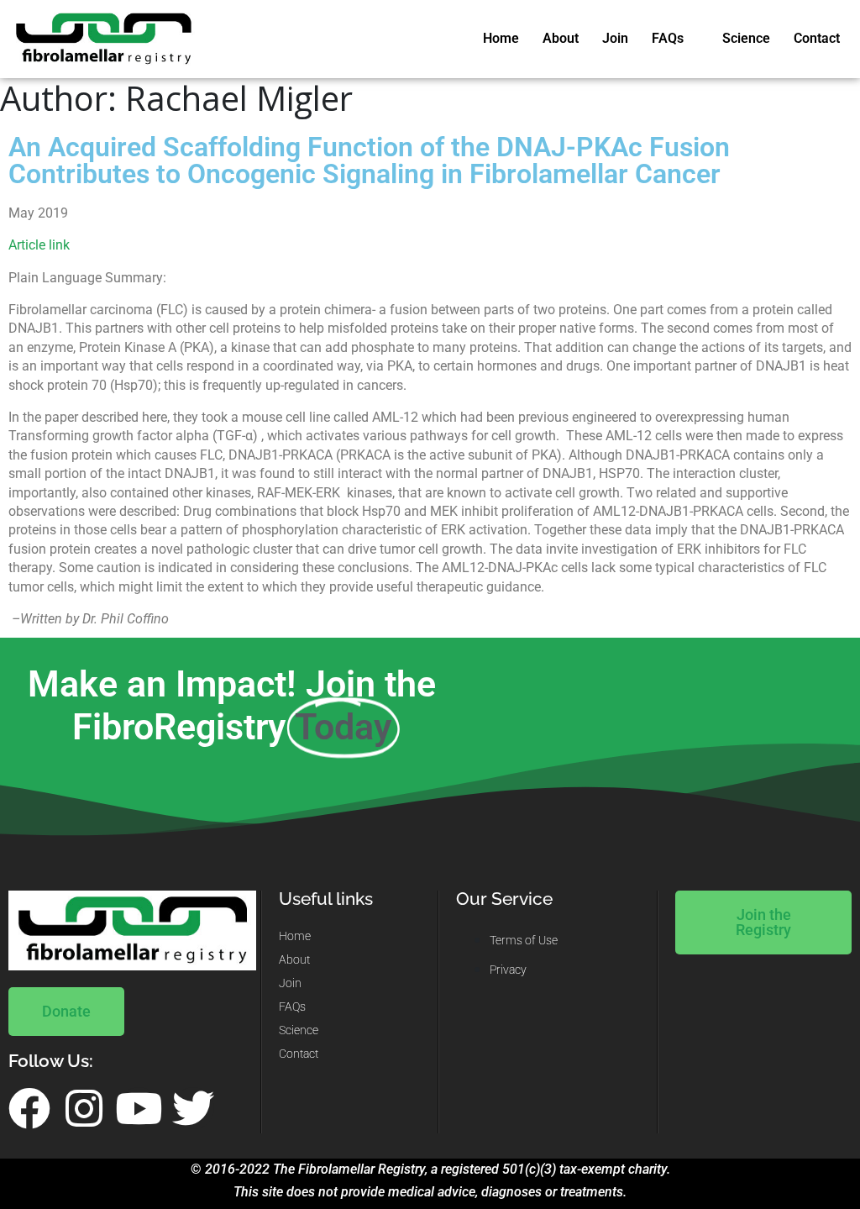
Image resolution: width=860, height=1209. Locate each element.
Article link (39, 245)
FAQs (668, 38)
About (561, 38)
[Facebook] (29, 1108)
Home (501, 38)
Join (615, 38)
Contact (817, 38)
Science (746, 38)
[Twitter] (193, 1108)
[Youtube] (139, 1108)
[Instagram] (84, 1108)
